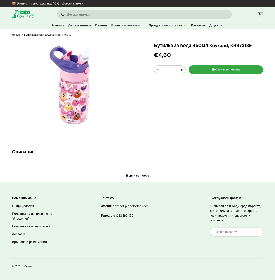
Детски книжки (72, 3)
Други (213, 25)
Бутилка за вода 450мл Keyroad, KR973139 (48, 34)
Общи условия (23, 206)
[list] (74, 86)
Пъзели (101, 25)
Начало (58, 25)
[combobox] (144, 14)
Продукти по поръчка (165, 25)
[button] (261, 14)
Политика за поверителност (32, 226)
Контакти (198, 25)
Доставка (18, 234)
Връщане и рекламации (29, 242)
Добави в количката (226, 69)
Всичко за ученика (125, 25)
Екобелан (26, 266)
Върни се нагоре (137, 175)
